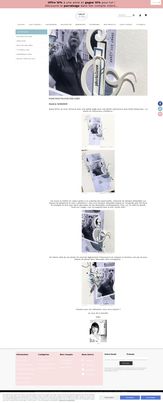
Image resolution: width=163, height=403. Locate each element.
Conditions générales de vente (59, 392)
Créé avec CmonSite (121, 392)
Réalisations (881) (25, 45)
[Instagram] (160, 108)
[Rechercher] (133, 15)
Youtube (88, 374)
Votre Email (110, 354)
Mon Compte (108, 392)
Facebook (88, 360)
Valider (126, 363)
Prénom (130, 354)
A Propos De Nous (24, 374)
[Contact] (160, 114)
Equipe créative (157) (26, 59)
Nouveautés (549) (24, 36)
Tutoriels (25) (23, 50)
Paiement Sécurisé (24, 378)
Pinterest (88, 370)
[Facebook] (160, 103)
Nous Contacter (23, 382)
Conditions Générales (26, 369)
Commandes (65, 367)
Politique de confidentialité (81, 392)
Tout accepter (150, 397)
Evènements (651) (24, 54)
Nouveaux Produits (46, 364)
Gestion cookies (97, 392)
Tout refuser (130, 397)
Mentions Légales (24, 365)
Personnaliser (109, 397)
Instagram (88, 365)
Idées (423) (21, 41)
